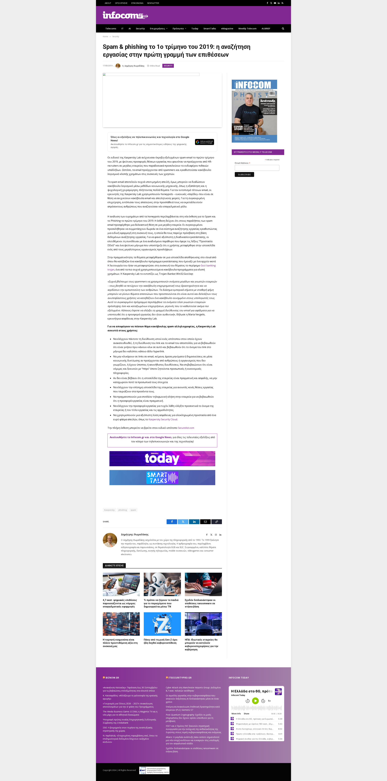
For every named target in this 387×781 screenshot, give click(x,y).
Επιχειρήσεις (157, 28)
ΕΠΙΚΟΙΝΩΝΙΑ (137, 3)
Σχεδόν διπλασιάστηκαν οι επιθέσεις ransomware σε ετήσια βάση (200, 603)
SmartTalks (209, 28)
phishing (123, 510)
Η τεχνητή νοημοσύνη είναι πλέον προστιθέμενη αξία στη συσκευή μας (120, 643)
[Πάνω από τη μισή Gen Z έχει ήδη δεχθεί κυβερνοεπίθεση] (162, 624)
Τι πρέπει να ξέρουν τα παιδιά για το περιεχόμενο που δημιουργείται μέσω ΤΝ (161, 603)
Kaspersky (109, 510)
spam (133, 510)
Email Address (242, 163)
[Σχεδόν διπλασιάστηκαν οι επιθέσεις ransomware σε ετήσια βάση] (203, 584)
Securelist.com (186, 428)
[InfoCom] (125, 15)
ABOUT (108, 3)
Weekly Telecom (247, 28)
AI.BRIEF (266, 28)
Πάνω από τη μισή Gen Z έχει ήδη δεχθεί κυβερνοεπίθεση (160, 641)
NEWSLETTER (153, 3)
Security (140, 28)
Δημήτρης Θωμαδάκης (134, 66)
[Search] (282, 28)
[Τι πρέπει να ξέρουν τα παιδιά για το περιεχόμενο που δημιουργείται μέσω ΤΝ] (162, 584)
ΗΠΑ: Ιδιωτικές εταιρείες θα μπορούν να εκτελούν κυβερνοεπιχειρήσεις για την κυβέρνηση (201, 644)
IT (122, 28)
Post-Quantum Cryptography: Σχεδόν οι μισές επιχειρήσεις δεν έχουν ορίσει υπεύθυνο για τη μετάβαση (189, 717)
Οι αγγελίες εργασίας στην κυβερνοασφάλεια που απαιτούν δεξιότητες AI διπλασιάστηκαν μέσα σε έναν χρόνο (192, 698)
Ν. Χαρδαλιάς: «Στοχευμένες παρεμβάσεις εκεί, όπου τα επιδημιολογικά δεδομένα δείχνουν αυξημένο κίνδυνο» (130, 738)
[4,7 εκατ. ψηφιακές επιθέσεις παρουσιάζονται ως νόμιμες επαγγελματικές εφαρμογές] (121, 584)
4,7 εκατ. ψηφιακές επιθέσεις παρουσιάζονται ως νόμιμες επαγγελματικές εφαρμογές (120, 603)
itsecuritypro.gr (180, 677)
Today (194, 28)
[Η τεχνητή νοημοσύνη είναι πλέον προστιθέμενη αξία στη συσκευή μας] (121, 624)
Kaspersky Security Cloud (163, 419)
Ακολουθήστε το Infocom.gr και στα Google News (140, 437)
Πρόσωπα (178, 28)
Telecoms (110, 28)
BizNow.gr (112, 677)
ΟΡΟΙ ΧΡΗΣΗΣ (121, 3)
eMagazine (227, 28)
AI (130, 28)
